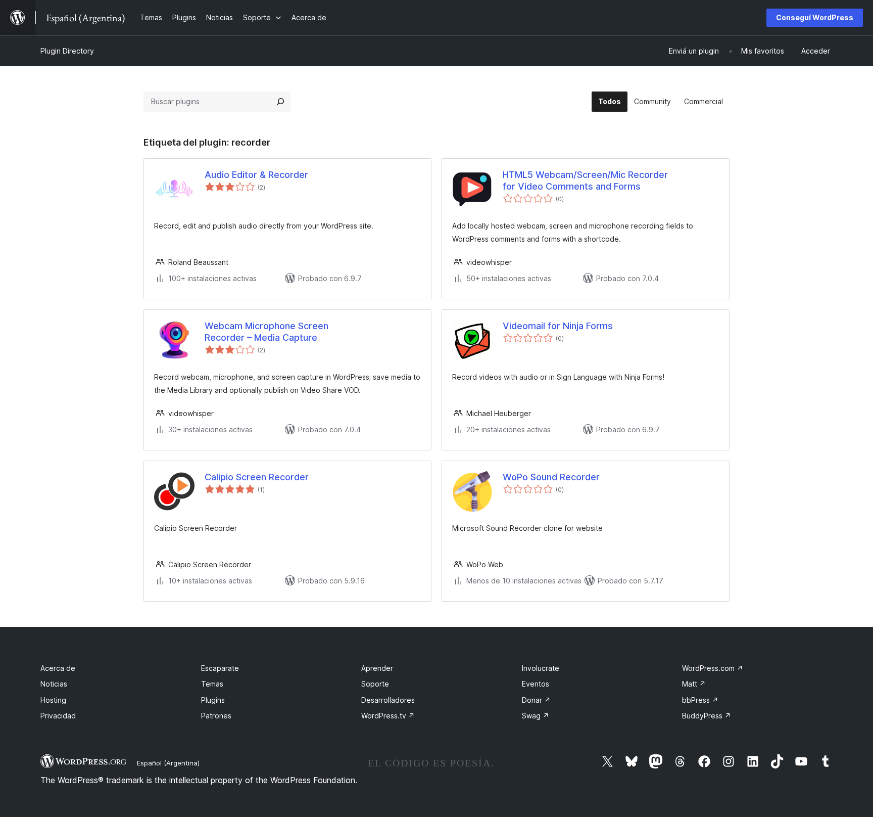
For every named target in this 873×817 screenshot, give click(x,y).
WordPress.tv (388, 715)
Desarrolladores (388, 700)
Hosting (53, 700)
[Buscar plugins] (280, 102)
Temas (212, 683)
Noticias (53, 683)
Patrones (216, 715)
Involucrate (540, 668)
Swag (535, 715)
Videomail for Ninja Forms (558, 326)
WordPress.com (712, 668)
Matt (694, 683)
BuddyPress (706, 715)
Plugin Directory (67, 51)
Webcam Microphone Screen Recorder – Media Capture (266, 332)
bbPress (700, 700)
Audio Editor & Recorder (256, 174)
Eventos (535, 683)
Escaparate (220, 668)
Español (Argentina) (168, 763)
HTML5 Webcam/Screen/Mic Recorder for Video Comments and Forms (585, 180)
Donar (536, 700)
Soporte (375, 683)
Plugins (213, 700)
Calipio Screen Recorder (257, 477)
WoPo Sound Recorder (551, 477)
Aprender (377, 668)
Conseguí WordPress (814, 17)
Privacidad (58, 715)
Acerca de (57, 668)
